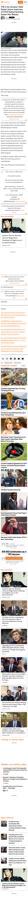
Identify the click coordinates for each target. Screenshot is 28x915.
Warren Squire (5, 735)
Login (20, 2)
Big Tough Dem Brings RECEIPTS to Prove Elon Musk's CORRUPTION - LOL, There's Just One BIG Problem (13, 340)
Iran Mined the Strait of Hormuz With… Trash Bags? (13, 787)
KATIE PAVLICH (17, 362)
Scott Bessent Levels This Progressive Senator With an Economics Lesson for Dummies (15, 770)
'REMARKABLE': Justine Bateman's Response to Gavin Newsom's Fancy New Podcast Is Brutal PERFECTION (13, 323)
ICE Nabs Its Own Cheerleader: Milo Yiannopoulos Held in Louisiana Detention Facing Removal (17, 826)
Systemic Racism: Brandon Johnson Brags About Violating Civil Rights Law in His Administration (14, 885)
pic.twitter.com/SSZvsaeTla (16, 114)
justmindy (4, 625)
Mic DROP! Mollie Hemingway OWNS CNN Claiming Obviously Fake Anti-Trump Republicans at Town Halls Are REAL (13, 349)
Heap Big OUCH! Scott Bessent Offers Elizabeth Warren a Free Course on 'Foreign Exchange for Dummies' (16, 839)
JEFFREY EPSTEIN (8, 362)
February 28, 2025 (14, 119)
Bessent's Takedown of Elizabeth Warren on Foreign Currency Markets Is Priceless (15, 779)
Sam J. (7, 17)
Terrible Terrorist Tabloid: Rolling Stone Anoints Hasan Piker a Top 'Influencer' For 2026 (14, 704)
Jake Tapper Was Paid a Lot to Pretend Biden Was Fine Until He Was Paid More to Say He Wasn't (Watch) (14, 315)
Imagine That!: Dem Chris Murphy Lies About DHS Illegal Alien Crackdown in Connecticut (13, 731)
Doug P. (4, 654)
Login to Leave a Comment (14, 558)
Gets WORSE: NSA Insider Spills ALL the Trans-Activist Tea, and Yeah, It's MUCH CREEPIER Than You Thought (13, 332)
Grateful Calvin (6, 245)
